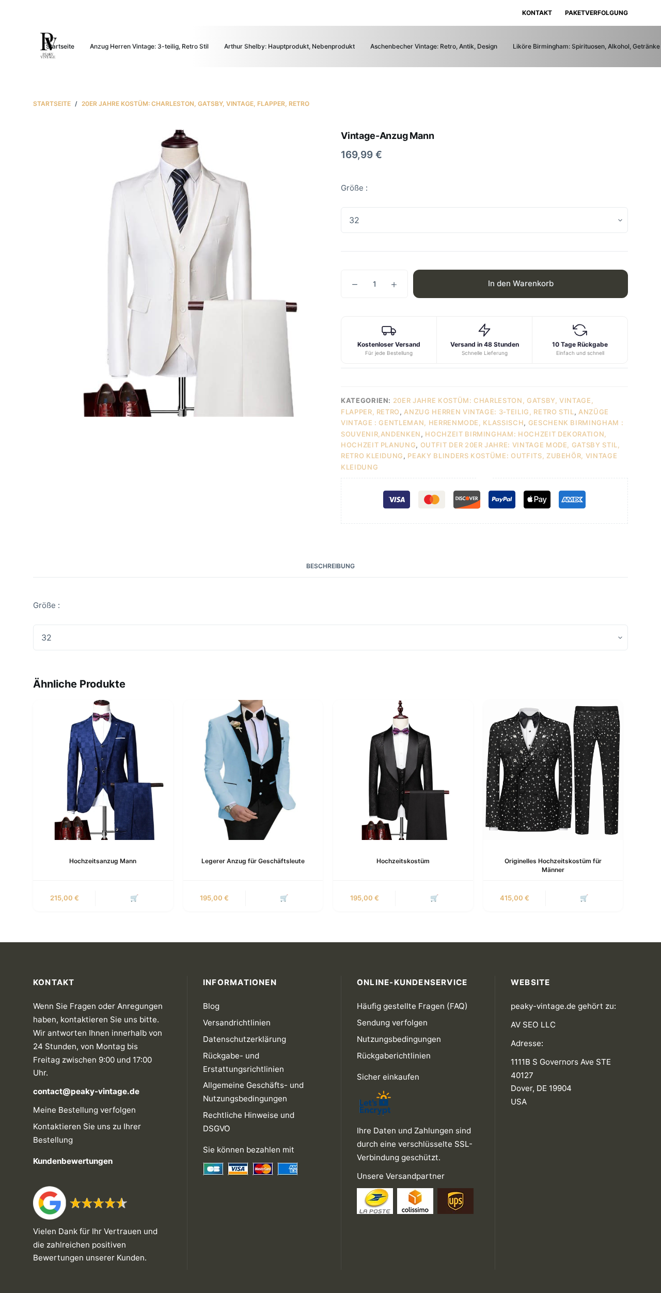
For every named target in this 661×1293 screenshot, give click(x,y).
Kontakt (537, 13)
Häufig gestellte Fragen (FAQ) (412, 1006)
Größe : (354, 188)
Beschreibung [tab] (330, 566)
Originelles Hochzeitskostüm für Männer (553, 865)
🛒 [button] (134, 898)
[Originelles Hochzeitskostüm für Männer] (553, 770)
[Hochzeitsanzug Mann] (103, 770)
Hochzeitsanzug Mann (102, 861)
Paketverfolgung (596, 13)
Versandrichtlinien (237, 1022)
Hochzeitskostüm (403, 861)
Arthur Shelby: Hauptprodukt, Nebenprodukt (289, 46)
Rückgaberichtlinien (394, 1056)
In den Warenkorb (521, 283)
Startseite (60, 46)
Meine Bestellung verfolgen (84, 1110)
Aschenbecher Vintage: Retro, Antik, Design (433, 46)
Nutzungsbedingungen (399, 1039)
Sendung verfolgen (392, 1022)
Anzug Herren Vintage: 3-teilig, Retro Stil (149, 46)
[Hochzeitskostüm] (403, 770)
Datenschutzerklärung (244, 1039)
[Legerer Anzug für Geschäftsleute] (253, 770)
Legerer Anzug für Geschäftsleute (253, 861)
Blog (211, 1006)
